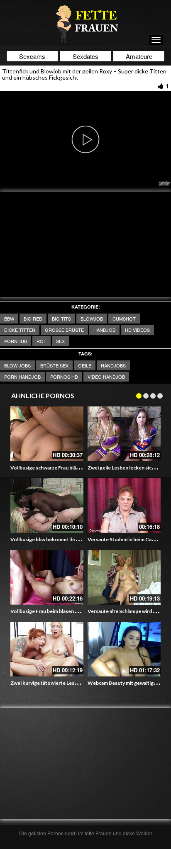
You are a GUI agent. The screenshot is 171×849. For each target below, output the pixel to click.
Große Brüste (64, 329)
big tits (61, 318)
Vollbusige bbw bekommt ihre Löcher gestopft (63, 539)
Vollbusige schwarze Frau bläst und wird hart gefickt (69, 468)
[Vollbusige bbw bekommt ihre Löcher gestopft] (46, 505)
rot (41, 341)
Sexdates (85, 56)
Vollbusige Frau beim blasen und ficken (54, 611)
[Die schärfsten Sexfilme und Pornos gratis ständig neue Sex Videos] (85, 23)
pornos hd (64, 376)
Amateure (139, 56)
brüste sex (54, 365)
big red (33, 318)
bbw (9, 318)
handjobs (113, 365)
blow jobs (17, 365)
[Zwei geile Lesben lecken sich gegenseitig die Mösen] (124, 433)
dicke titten (19, 329)
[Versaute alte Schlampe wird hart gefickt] (124, 577)
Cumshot (124, 318)
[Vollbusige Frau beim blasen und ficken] (46, 577)
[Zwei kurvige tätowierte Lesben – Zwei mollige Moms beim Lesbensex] (46, 649)
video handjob (106, 376)
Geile (84, 365)
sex (60, 341)
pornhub (15, 341)
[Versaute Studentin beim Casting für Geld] (124, 505)
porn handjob (22, 376)
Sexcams (32, 56)
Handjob (104, 329)
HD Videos (137, 329)
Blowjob (92, 318)
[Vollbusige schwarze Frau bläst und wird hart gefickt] (46, 433)
